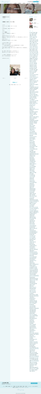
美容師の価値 (33, 57)
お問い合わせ (31, 36)
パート (36, 37)
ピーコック (31, 53)
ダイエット (37, 48)
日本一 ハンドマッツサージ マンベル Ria (34, 207)
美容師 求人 (36, 58)
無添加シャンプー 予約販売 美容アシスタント (34, 264)
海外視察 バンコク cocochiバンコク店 (33, 228)
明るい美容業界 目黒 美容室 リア (33, 213)
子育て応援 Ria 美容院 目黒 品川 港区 (34, 270)
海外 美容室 (35, 68)
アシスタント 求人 (31, 62)
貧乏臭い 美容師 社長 (32, 329)
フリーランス (34, 368)
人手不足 (37, 52)
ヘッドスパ (31, 52)
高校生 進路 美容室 (32, 157)
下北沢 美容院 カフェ (32, 319)
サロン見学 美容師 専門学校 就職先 (33, 283)
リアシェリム (31, 47)
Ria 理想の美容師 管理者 (32, 120)
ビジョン (30, 33)
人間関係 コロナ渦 (35, 114)
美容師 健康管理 (31, 334)
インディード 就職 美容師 (32, 131)
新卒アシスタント (31, 59)
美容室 (31, 32)
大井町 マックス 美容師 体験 (33, 324)
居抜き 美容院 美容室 (32, 192)
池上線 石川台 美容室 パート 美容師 (33, 146)
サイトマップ (26, 387)
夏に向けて (34, 48)
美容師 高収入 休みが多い (32, 181)
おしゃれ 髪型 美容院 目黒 (32, 325)
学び (31, 48)
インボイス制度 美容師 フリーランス (33, 266)
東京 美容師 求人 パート (32, 156)
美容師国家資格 (31, 58)
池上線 (37, 43)
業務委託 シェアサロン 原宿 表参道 (33, 352)
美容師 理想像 (35, 63)
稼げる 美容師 (31, 89)
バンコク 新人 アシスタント (32, 289)
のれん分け (33, 53)
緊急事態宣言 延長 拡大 (32, 109)
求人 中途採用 (31, 38)
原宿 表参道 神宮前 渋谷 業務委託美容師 (34, 353)
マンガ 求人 (35, 64)
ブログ (33, 47)
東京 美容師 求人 (31, 110)
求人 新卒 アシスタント (32, 83)
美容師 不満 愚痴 (35, 94)
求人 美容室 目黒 (31, 293)
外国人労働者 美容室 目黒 (32, 265)
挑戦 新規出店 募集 (32, 198)
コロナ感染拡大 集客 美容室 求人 (33, 245)
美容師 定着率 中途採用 (32, 313)
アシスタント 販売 (31, 78)
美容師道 (36, 69)
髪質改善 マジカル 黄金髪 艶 (33, 203)
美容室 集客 (35, 78)
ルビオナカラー (36, 53)
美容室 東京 (37, 84)
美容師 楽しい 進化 (32, 229)
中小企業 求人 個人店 (32, 177)
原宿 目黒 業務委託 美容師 (32, 346)
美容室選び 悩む (35, 121)
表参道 (30, 368)
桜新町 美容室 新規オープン (32, 330)
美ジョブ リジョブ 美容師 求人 (33, 303)
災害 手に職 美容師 (32, 340)
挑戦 (32, 52)
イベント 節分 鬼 (31, 208)
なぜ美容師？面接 (31, 88)
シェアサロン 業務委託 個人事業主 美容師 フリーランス (34, 348)
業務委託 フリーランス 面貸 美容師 (33, 362)
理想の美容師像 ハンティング (32, 79)
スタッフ (36, 57)
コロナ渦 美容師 (31, 115)
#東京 (10, 84)
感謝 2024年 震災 (31, 308)
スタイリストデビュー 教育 (32, 74)
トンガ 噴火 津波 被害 (32, 204)
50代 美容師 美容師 (32, 304)
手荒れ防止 (34, 37)
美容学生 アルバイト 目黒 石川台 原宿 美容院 (34, 360)
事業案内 (33, 33)
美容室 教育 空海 (36, 249)
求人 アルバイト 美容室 (32, 141)
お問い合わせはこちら (36, 1)
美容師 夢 (33, 90)
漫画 (32, 64)
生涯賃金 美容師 (34, 89)
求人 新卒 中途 (31, 94)
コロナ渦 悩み (31, 114)
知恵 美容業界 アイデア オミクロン (33, 202)
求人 (35, 38)
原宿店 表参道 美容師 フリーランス (33, 339)
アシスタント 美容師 (32, 73)
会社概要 (34, 32)
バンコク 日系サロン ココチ (32, 235)
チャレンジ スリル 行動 (32, 224)
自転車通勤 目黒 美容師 (32, 214)
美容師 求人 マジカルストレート (33, 287)
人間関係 (30, 43)
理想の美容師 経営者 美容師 (32, 188)
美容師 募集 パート (32, 140)
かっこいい (31, 57)
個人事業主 (37, 368)
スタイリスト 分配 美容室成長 (33, 166)
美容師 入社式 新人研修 (32, 223)
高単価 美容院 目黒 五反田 (32, 239)
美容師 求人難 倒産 (32, 335)
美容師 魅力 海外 (31, 261)
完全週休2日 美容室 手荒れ (32, 282)
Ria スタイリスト (36, 109)
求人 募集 (31, 64)
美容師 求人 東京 (31, 249)
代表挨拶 (36, 32)
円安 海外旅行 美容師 (32, 234)
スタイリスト (31, 42)
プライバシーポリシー (35, 36)
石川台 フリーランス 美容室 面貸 (33, 314)
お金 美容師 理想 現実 (32, 299)
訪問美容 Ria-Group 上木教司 (32, 151)
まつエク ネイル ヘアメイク (32, 104)
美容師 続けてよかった (36, 95)
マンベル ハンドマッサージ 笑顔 (33, 209)
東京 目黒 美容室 (31, 68)
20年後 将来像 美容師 (32, 126)
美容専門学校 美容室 (32, 183)
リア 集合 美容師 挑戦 (32, 162)
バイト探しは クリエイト (32, 130)
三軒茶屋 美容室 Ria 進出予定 (33, 309)
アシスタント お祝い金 (32, 100)
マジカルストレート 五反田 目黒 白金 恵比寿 (34, 275)
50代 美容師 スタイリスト (32, 105)
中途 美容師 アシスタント (32, 84)
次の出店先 (31, 90)
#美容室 (12, 84)
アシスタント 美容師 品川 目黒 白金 (33, 254)
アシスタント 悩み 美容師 (32, 171)
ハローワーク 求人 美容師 (32, 176)
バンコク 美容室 (31, 69)
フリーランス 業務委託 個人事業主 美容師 (34, 359)
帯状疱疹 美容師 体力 (32, 250)
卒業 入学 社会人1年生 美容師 (33, 218)
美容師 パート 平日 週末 (32, 125)
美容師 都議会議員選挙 (36, 88)
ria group (34, 69)
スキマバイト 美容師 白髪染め (33, 145)
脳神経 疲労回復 (31, 135)
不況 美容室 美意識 (32, 219)
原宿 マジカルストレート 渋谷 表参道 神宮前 (34, 356)
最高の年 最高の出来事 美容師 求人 (33, 318)
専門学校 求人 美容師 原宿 (32, 344)
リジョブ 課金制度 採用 (32, 99)
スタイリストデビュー (34, 43)
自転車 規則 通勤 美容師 (32, 244)
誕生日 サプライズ (31, 95)
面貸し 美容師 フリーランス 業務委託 (33, 363)
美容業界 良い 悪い (32, 187)
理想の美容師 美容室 (32, 178)
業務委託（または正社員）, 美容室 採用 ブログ (34, 367)
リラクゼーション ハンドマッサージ (33, 136)
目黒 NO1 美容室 (31, 121)
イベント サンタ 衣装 (32, 197)
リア (33, 38)
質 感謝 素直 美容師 (36, 308)
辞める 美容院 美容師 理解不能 (33, 233)
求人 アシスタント (31, 63)
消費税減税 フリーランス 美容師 (33, 172)
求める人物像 (35, 33)
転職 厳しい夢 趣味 (32, 255)
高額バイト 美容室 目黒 (36, 334)
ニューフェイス (36, 47)
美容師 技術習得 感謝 (32, 119)
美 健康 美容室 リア (36, 208)
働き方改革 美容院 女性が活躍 (33, 288)
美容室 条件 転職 (31, 240)
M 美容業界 (37, 294)
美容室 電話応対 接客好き (32, 277)
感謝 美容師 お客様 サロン (32, 298)
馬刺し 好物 (37, 74)
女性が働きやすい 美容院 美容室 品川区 (34, 271)
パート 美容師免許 (31, 150)
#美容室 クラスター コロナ (17, 84)
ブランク (36, 42)
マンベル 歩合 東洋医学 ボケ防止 (33, 182)
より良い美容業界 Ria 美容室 (32, 161)
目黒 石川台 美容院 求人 (32, 259)
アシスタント (31, 37)
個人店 (33, 58)
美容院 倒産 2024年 (32, 320)
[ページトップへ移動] (38, 383)
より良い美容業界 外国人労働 (32, 152)
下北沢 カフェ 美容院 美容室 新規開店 (34, 315)
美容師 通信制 (36, 120)
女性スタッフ (35, 62)
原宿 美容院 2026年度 (32, 345)
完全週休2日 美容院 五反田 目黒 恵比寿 (34, 278)
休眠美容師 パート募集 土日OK (33, 193)
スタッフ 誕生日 (36, 100)
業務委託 (33, 42)
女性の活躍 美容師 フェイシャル (33, 260)
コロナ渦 (35, 52)
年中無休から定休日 (35, 59)
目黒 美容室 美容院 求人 (32, 167)
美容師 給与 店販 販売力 (32, 294)
